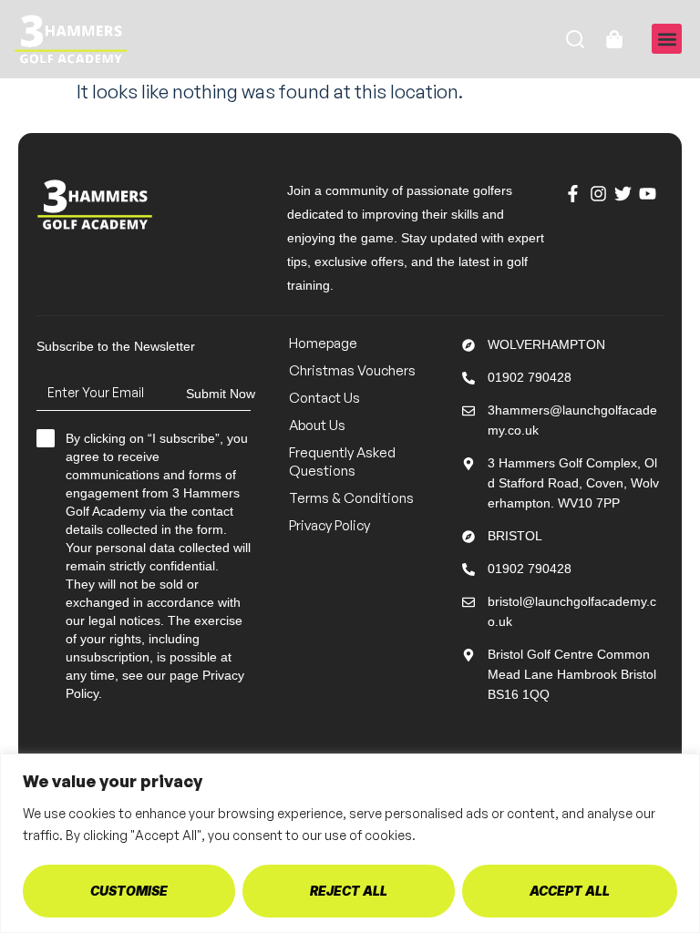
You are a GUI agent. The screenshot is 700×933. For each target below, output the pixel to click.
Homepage (323, 343)
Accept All (570, 890)
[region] (350, 843)
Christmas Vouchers (352, 370)
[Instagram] (597, 194)
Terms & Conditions (351, 498)
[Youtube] (648, 194)
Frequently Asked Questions (342, 461)
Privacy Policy (329, 525)
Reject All (348, 890)
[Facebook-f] (573, 194)
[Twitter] (622, 194)
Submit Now (220, 393)
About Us (317, 425)
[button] (667, 39)
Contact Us (324, 397)
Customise (129, 890)
